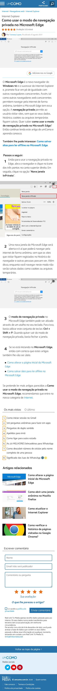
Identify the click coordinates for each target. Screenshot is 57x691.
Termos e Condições (26, 684)
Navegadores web (17, 11)
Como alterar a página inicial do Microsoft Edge (28, 364)
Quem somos (41, 680)
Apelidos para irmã (16, 433)
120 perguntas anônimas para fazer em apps (29, 423)
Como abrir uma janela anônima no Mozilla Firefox (41, 496)
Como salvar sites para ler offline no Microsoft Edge (27, 143)
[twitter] (7, 667)
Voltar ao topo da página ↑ (28, 649)
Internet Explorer (32, 11)
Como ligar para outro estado (21, 438)
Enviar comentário (40, 610)
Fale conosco (10, 684)
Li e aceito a (15, 610)
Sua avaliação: (28, 597)
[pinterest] (19, 667)
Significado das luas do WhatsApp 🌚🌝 (27, 458)
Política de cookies (33, 688)
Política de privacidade (14, 688)
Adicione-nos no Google (42, 73)
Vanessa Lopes (15, 34)
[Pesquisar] (53, 3)
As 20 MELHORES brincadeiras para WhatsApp (30, 444)
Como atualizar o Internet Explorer (38, 511)
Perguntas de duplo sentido (20, 428)
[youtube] (13, 667)
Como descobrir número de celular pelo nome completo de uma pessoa (30, 451)
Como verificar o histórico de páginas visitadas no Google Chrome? (39, 531)
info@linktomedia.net (13, 636)
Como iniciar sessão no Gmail (21, 418)
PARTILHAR (43, 5)
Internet (5, 11)
